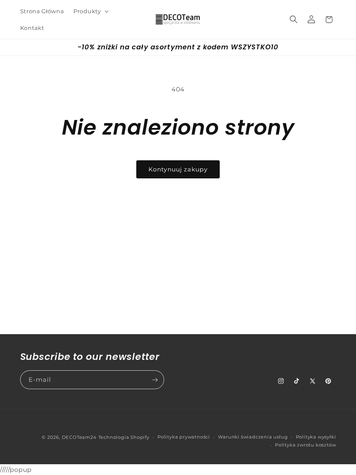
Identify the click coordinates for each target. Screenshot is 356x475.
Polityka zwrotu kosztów (305, 445)
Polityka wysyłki (316, 437)
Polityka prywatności (183, 437)
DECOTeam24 (79, 437)
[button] (90, 11)
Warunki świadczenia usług (253, 437)
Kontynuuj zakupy (178, 169)
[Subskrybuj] (155, 379)
